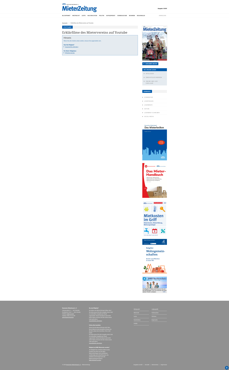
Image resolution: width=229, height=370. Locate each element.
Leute (84, 15)
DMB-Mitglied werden (154, 77)
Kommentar (148, 97)
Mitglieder (150, 73)
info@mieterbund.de (68, 317)
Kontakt (147, 364)
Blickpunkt (66, 15)
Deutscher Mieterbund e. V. (73, 364)
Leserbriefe (148, 105)
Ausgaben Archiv (151, 63)
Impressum (164, 364)
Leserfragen (149, 101)
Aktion (146, 109)
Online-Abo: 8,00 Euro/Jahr (152, 82)
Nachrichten (92, 15)
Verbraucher (122, 15)
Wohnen (132, 15)
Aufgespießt (110, 15)
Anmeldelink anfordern (95, 321)
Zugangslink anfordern (71, 47)
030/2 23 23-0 (70, 314)
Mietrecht (76, 15)
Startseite (64, 23)
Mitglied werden (70, 53)
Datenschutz (155, 364)
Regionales (141, 15)
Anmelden (162, 15)
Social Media (149, 116)
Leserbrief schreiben (152, 112)
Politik (101, 15)
